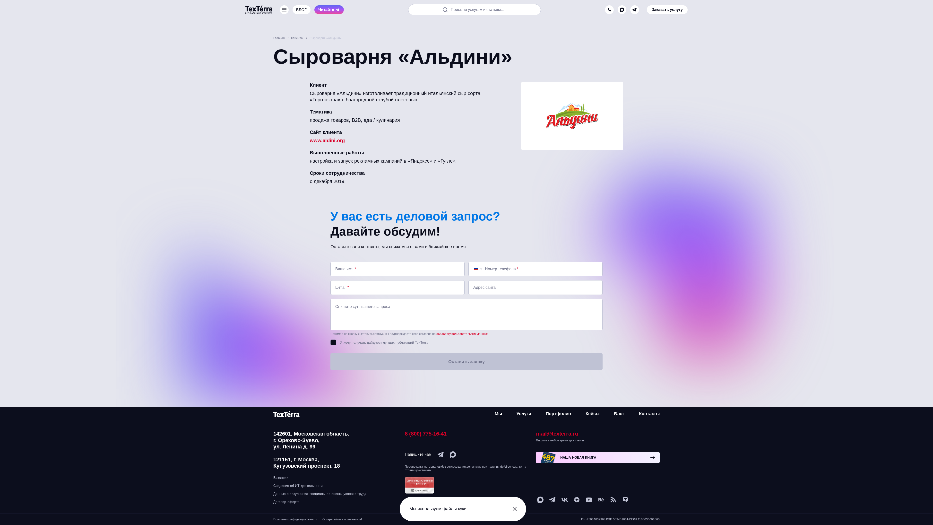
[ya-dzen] (576, 499)
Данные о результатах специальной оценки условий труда (319, 494)
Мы (498, 413)
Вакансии (280, 478)
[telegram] (634, 9)
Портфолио (558, 413)
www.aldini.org (327, 140)
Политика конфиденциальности (295, 519)
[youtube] (589, 499)
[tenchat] (625, 499)
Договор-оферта (286, 502)
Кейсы (592, 413)
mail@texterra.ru (557, 434)
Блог (619, 413)
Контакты (649, 413)
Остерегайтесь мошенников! (342, 519)
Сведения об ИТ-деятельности (298, 486)
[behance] (601, 499)
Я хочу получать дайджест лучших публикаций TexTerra (384, 342)
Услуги (524, 413)
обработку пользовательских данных (462, 334)
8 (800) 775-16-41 (426, 434)
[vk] (564, 499)
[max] (622, 9)
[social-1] (613, 499)
